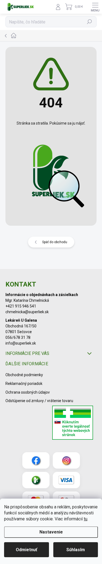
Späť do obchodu (54, 242)
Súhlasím (75, 549)
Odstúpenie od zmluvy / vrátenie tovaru (39, 401)
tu (85, 518)
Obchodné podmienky (24, 375)
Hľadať (90, 22)
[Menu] (95, 7)
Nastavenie (51, 532)
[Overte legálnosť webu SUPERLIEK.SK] (72, 423)
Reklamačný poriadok (23, 383)
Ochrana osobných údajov (27, 392)
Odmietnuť (26, 549)
